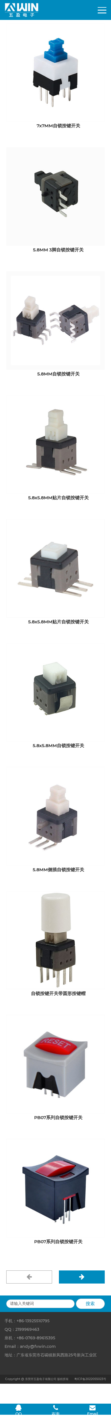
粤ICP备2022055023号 (90, 1379)
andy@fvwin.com (38, 1346)
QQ (18, 1414)
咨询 (55, 1414)
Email (92, 1414)
